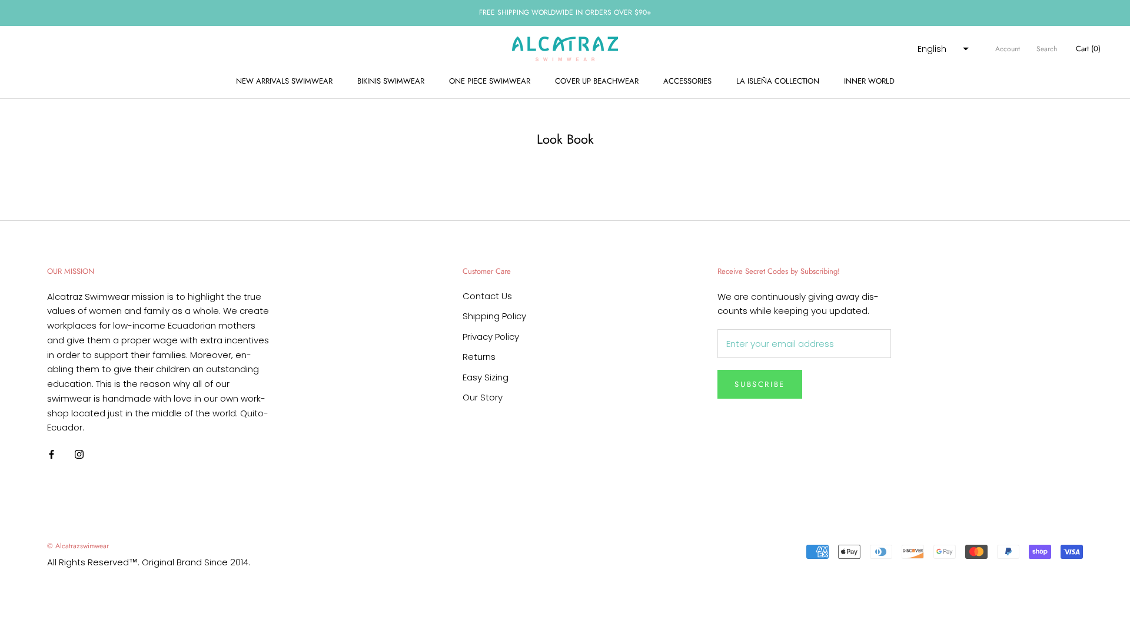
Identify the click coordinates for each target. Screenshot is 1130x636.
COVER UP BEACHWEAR (597, 81)
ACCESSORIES (687, 81)
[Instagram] (79, 454)
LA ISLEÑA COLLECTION (777, 81)
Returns (479, 356)
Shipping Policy (494, 316)
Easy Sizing (485, 377)
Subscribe (759, 384)
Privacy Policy (491, 336)
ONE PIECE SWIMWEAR (489, 81)
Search (1046, 49)
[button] (941, 49)
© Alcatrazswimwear (78, 546)
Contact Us (487, 296)
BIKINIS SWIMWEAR (390, 81)
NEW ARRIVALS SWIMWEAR (284, 81)
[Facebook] (51, 454)
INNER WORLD (869, 81)
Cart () (1088, 48)
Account (1007, 49)
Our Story (483, 397)
